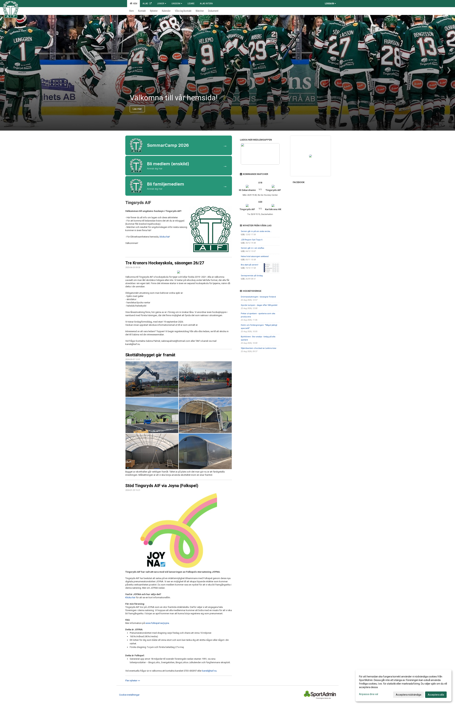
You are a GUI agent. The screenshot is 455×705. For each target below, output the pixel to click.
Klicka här (130, 597)
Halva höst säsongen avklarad (255, 256)
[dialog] (403, 685)
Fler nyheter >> (132, 680)
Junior (160, 3)
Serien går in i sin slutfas (252, 248)
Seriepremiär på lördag (252, 275)
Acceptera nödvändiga (408, 694)
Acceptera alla (436, 694)
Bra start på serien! (249, 265)
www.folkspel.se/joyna (157, 623)
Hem (134, 3)
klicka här (164, 236)
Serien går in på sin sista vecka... (256, 231)
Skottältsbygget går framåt (150, 355)
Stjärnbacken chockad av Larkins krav (258, 348)
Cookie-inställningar (129, 694)
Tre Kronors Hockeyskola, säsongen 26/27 (164, 263)
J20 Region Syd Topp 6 (251, 240)
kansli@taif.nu (209, 670)
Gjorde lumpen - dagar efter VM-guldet (259, 305)
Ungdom (176, 3)
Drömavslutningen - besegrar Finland (258, 297)
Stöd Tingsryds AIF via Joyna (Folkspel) (161, 485)
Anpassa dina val (368, 694)
